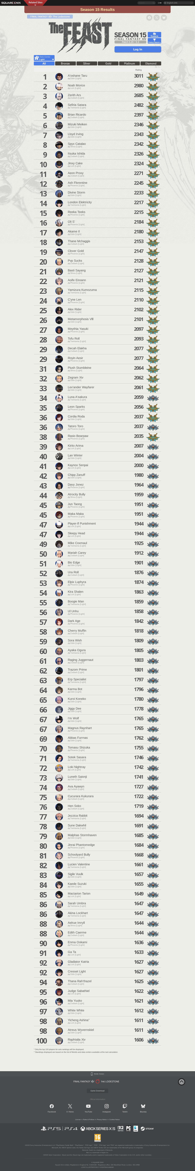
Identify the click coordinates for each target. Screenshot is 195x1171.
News (71, 1112)
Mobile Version (99, 1074)
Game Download (97, 1091)
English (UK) (172, 3)
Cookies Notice (114, 1119)
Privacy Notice (102, 1119)
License (78, 1119)
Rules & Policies (88, 1119)
